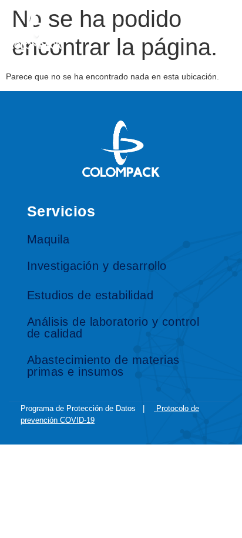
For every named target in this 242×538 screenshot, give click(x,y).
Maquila (48, 239)
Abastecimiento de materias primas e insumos (103, 365)
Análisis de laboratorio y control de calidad (113, 327)
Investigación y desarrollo (97, 265)
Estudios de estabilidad (90, 295)
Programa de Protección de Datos (78, 408)
